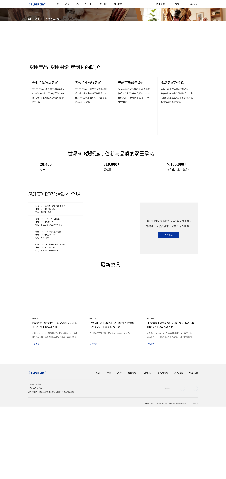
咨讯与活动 (162, 372)
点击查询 (169, 235)
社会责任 (132, 372)
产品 (109, 372)
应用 (98, 372)
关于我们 (147, 372)
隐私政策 (195, 403)
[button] (107, 51)
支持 (119, 372)
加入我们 (178, 372)
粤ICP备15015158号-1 (182, 403)
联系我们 (193, 372)
